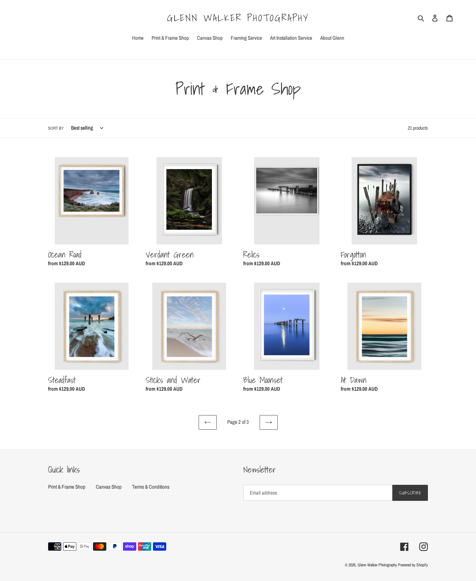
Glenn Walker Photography (238, 18)
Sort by (56, 128)
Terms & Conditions (150, 486)
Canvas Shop (109, 486)
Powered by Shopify (413, 565)
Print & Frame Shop (66, 486)
